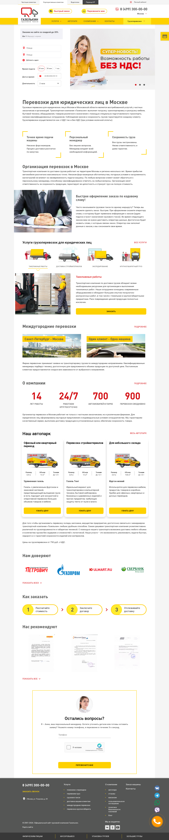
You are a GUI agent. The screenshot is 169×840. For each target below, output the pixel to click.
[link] (32, 583)
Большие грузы (134, 836)
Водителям (75, 2)
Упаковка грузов (100, 836)
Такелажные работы (89, 276)
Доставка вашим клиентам (78, 801)
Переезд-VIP (90, 2)
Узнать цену (42, 511)
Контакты (131, 788)
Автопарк (112, 790)
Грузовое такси (73, 797)
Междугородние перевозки (78, 805)
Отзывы (111, 794)
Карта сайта (27, 827)
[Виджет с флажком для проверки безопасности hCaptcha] (84, 747)
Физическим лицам (33, 836)
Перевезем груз (73, 794)
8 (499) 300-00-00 (133, 9)
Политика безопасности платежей (114, 809)
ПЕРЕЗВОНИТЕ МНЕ (84, 765)
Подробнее (140, 327)
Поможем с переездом (76, 790)
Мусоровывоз (67, 836)
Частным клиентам (28, 2)
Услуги (67, 784)
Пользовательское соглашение (116, 802)
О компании (111, 784)
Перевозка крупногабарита (79, 809)
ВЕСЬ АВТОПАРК (138, 433)
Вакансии (112, 797)
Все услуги (140, 242)
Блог (110, 815)
